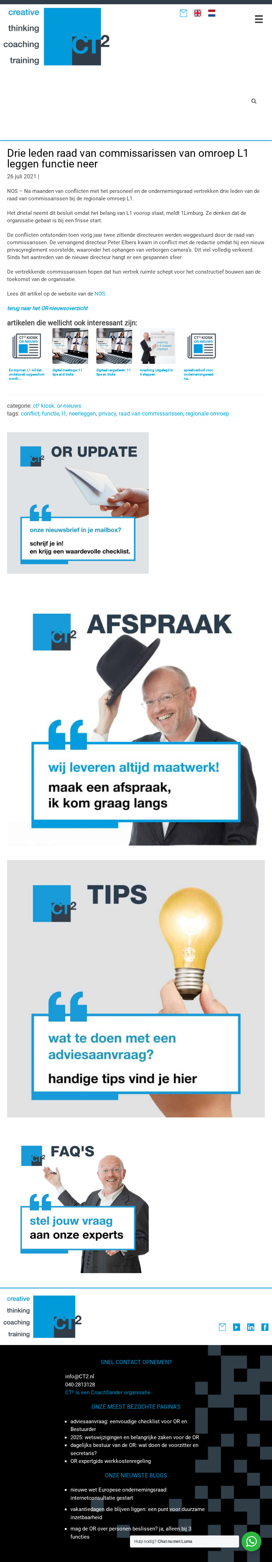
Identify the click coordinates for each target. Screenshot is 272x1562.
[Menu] (258, 19)
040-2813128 (80, 1384)
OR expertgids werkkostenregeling (110, 1461)
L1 (64, 413)
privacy (107, 413)
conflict (30, 413)
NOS (100, 294)
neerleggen (82, 413)
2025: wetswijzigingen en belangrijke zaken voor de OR (134, 1437)
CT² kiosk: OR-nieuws (57, 405)
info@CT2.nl (79, 1376)
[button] (254, 100)
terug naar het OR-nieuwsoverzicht (47, 308)
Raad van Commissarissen (151, 413)
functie (50, 413)
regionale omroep (207, 413)
